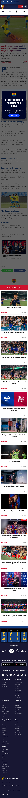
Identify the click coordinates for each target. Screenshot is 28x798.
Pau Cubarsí (17, 684)
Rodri (3, 716)
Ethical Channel (18, 726)
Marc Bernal (4, 715)
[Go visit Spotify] (11, 651)
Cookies (17, 785)
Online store (4, 734)
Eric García (17, 694)
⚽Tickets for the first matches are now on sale (10, 2)
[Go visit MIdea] (21, 651)
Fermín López (5, 707)
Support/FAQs (5, 736)
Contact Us (11, 787)
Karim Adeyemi (18, 713)
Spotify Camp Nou (18, 723)
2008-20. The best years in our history (5, 753)
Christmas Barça (5, 743)
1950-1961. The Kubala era (5, 761)
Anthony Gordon (17, 710)
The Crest (17, 728)
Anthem (17, 730)
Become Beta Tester (5, 738)
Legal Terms (4, 785)
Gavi (3, 703)
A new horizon (5, 749)
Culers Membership (5, 723)
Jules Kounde (18, 692)
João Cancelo (18, 697)
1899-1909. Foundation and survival (5, 766)
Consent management (6, 790)
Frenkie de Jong (5, 711)
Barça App (4, 732)
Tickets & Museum (4, 729)
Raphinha (17, 705)
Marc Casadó (5, 709)
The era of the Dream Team (5, 758)
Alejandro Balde (18, 682)
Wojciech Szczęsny (4, 683)
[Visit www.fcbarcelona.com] (2, 7)
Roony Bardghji (18, 707)
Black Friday (4, 741)
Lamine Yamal (18, 703)
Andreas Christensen (17, 687)
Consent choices (16, 790)
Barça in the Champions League (4, 772)
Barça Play (4, 726)
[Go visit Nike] (4, 651)
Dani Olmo (4, 713)
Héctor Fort (17, 695)
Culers (20, 6)
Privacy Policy (12, 785)
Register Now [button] (14, 115)
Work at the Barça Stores (18, 733)
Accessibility (4, 787)
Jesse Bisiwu (18, 715)
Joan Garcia (4, 686)
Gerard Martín (18, 690)
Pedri (3, 705)
